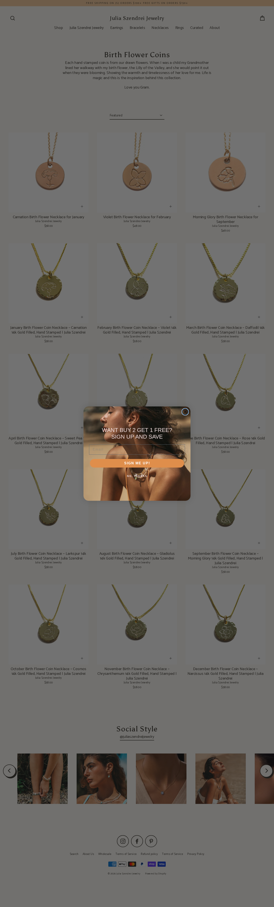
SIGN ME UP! (137, 463)
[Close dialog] (185, 412)
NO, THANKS (137, 476)
